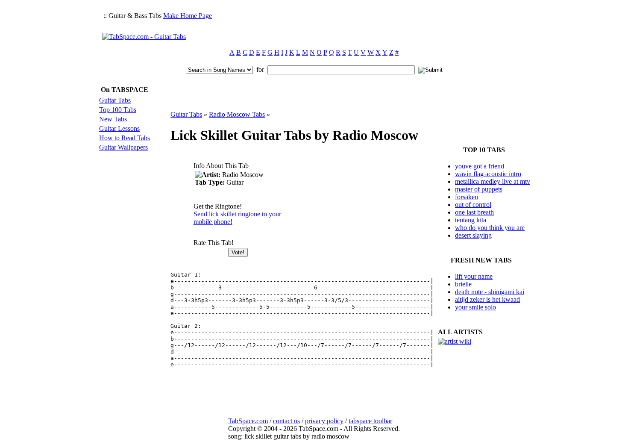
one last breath (474, 212)
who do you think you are (490, 227)
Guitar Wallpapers (123, 147)
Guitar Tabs (115, 100)
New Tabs (113, 119)
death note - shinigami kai (489, 291)
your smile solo (475, 307)
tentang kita (470, 220)
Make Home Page (187, 15)
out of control (473, 204)
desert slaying (473, 235)
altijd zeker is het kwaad (487, 299)
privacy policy (324, 420)
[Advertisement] (370, 24)
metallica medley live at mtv (492, 181)
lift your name (474, 276)
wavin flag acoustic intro (488, 173)
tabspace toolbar (370, 420)
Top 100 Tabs (117, 109)
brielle (463, 284)
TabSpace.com (248, 420)
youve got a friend (479, 166)
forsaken (466, 196)
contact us (286, 420)
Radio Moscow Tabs (237, 114)
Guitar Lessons (119, 128)
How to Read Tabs (124, 137)
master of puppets (478, 189)
